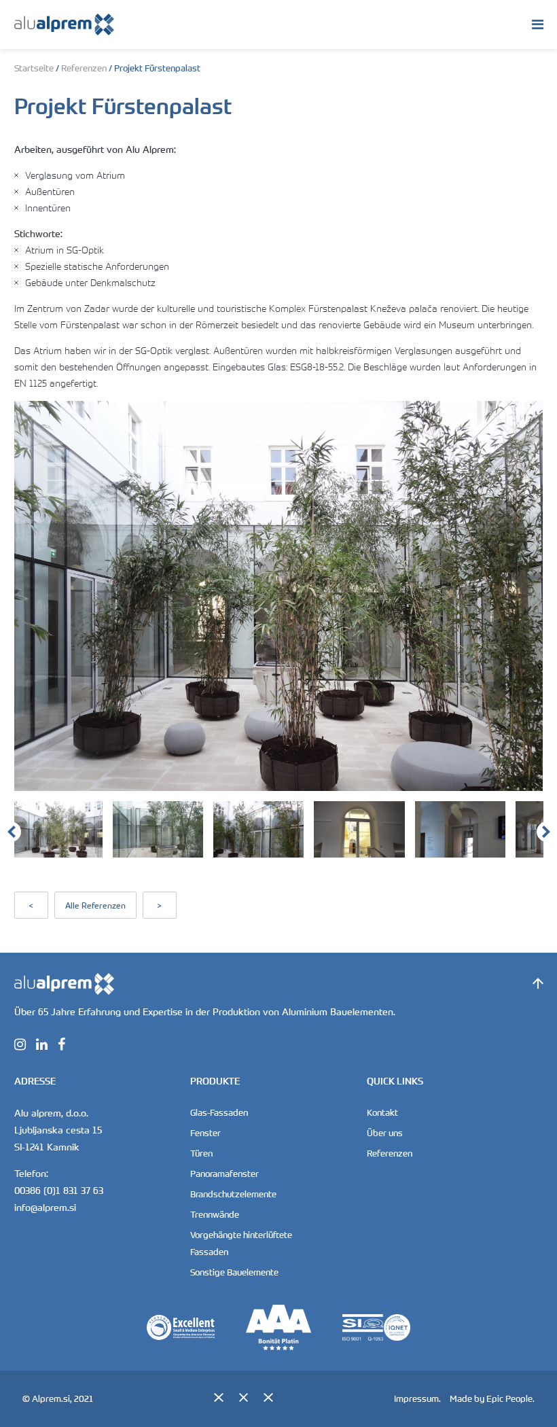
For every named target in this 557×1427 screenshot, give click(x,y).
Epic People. (510, 1398)
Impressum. (417, 1398)
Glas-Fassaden (219, 1112)
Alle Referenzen (95, 905)
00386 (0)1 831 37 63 (58, 1190)
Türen (201, 1153)
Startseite (34, 68)
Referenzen (84, 68)
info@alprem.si (45, 1207)
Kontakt (382, 1112)
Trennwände (214, 1214)
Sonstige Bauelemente (234, 1272)
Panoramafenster (224, 1173)
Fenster (205, 1132)
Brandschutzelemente (233, 1193)
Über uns (385, 1132)
